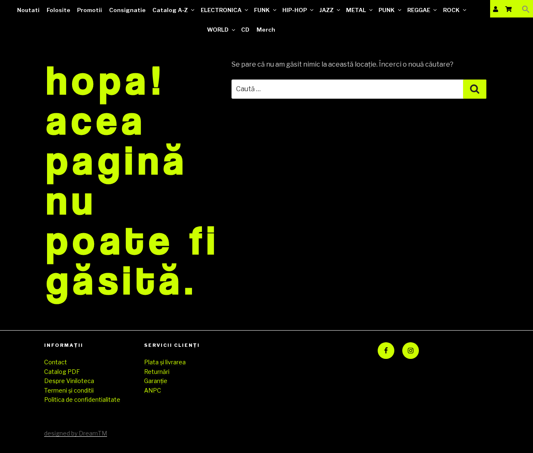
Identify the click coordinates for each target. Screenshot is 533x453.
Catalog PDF (62, 371)
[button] (526, 8)
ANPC (152, 390)
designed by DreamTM (75, 433)
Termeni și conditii (69, 390)
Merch (266, 29)
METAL (356, 10)
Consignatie (127, 10)
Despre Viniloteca (69, 380)
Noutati (28, 10)
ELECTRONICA (221, 10)
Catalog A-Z (170, 10)
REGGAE (418, 10)
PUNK (387, 10)
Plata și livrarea (165, 362)
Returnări (156, 371)
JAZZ (326, 10)
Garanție (155, 380)
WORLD (218, 29)
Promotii (89, 10)
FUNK (262, 10)
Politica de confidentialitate (82, 399)
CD (245, 29)
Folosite (58, 10)
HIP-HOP (294, 10)
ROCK (451, 10)
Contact (55, 362)
